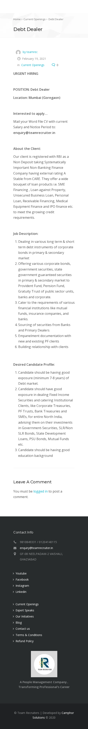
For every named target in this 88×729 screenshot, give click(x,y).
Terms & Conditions (29, 635)
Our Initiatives (25, 616)
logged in (40, 491)
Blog (19, 622)
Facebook (22, 579)
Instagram (22, 586)
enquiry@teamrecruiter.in (36, 548)
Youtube (21, 573)
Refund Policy (25, 641)
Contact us (23, 629)
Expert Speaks (25, 610)
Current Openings (32, 65)
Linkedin (21, 592)
